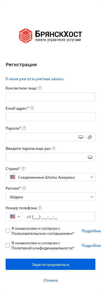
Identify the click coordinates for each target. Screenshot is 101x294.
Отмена (50, 279)
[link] (34, 78)
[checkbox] (41, 231)
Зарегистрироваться (50, 264)
